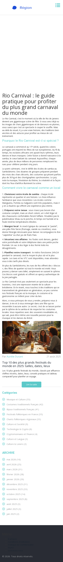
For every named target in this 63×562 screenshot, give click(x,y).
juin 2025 (13, 513)
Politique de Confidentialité (20, 544)
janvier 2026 (15, 479)
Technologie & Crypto (19, 429)
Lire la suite (31, 384)
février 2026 (15, 474)
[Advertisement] (31, 54)
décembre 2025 (17, 484)
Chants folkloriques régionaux (24, 419)
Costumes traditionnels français (25, 404)
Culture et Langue (17, 439)
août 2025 (13, 504)
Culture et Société (17, 424)
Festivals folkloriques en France (25, 414)
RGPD (11, 547)
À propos (12, 539)
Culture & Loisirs (17, 444)
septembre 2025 (17, 499)
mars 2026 (14, 469)
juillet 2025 (14, 509)
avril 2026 (14, 464)
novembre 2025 (17, 489)
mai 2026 (14, 459)
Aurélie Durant (15, 356)
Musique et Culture (18, 399)
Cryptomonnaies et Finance (22, 434)
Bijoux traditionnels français (23, 409)
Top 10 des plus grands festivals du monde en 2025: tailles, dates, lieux (26, 364)
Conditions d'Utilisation (19, 541)
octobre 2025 (16, 494)
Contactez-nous (15, 550)
